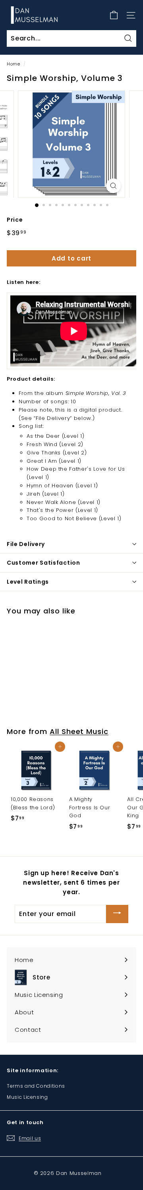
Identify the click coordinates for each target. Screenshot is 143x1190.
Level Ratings (28, 582)
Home (13, 64)
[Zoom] (113, 185)
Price (15, 220)
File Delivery (26, 544)
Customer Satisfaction (43, 563)
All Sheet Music (79, 731)
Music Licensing (27, 1097)
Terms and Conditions (36, 1086)
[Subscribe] (117, 914)
